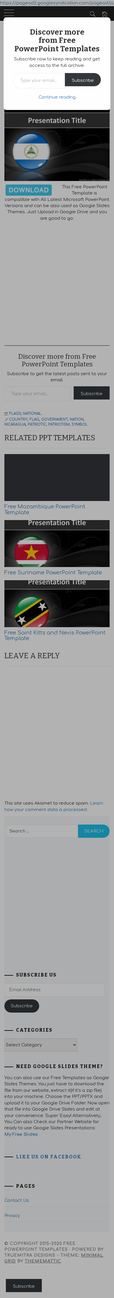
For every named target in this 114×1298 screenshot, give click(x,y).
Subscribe (83, 80)
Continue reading (57, 97)
